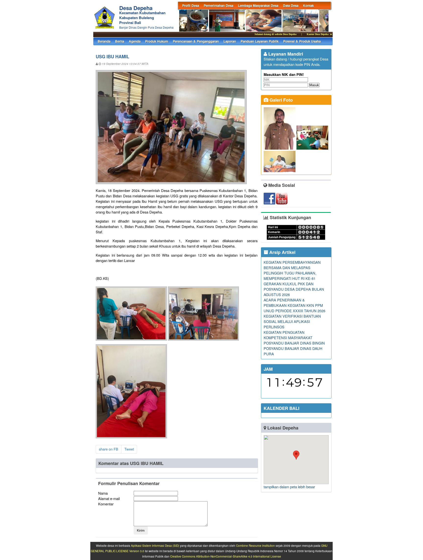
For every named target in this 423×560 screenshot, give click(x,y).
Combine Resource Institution (255, 546)
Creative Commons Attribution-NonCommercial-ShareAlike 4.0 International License (225, 556)
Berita (119, 41)
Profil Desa (190, 5)
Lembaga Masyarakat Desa (258, 5)
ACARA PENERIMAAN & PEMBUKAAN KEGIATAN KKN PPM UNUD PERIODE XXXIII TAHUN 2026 (294, 305)
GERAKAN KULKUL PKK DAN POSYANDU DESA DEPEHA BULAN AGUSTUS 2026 (294, 289)
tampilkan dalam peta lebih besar (289, 486)
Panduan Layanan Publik (260, 41)
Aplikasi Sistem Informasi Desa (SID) (155, 546)
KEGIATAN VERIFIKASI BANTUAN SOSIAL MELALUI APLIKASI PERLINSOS (292, 321)
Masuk (314, 85)
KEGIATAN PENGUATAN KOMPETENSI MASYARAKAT (288, 335)
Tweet (129, 449)
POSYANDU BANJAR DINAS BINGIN (294, 343)
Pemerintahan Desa (218, 5)
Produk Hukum (156, 41)
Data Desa (290, 5)
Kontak (308, 5)
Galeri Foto (280, 100)
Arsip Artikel (281, 252)
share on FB (108, 449)
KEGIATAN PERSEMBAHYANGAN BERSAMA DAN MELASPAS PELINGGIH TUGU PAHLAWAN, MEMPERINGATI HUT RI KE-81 (292, 270)
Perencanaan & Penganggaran (196, 41)
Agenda (135, 41)
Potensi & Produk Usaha (302, 41)
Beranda (104, 41)
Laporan (229, 41)
